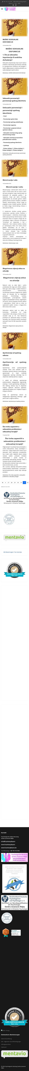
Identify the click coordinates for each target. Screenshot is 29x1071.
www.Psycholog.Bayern (8, 844)
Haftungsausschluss (6, 1044)
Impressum (4, 1047)
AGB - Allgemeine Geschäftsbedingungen (11, 1041)
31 (21, 482)
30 (18, 482)
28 (11, 482)
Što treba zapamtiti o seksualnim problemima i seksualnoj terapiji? (12, 429)
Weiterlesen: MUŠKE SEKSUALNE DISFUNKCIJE (14, 73)
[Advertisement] (14, 643)
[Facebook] (13, 5)
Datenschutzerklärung (6, 1038)
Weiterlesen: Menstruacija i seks (10, 243)
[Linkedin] (15, 5)
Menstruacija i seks (10, 180)
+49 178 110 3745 (7, 1)
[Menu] (2, 9)
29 (14, 482)
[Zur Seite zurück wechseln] (5, 482)
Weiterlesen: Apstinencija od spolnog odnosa (14, 401)
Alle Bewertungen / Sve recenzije (12, 552)
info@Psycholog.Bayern (20, 1)
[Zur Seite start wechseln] (2, 482)
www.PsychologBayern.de (9, 847)
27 (8, 482)
